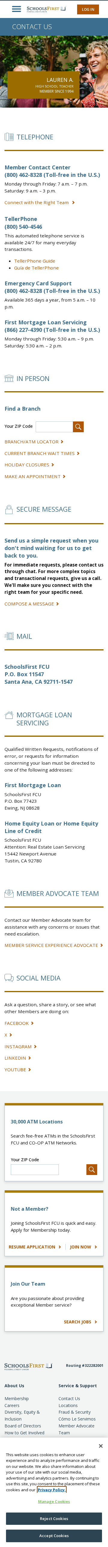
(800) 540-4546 (23, 226)
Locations (68, 1405)
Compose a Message (29, 604)
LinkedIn (15, 1058)
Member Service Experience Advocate (51, 945)
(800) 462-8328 (23, 174)
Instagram (18, 1046)
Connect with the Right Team (37, 202)
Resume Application (32, 1247)
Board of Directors (22, 1426)
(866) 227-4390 (23, 329)
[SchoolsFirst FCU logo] (43, 9)
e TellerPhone (36, 268)
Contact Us (69, 1398)
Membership (16, 1398)
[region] (54, 1492)
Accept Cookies (54, 1535)
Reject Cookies (54, 1518)
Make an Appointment (32, 476)
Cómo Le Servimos (77, 1419)
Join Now (81, 1247)
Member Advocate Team (76, 1429)
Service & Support (77, 1385)
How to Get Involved (24, 1432)
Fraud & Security (74, 1412)
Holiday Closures (26, 465)
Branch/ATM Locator (31, 442)
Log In (88, 9)
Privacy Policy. (52, 1489)
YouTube (15, 1069)
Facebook (16, 1023)
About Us (14, 1385)
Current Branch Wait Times (39, 453)
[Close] (100, 1446)
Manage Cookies (54, 1501)
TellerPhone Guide (34, 261)
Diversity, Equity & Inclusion (22, 1415)
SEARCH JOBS (78, 1322)
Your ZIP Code (18, 426)
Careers (12, 1405)
